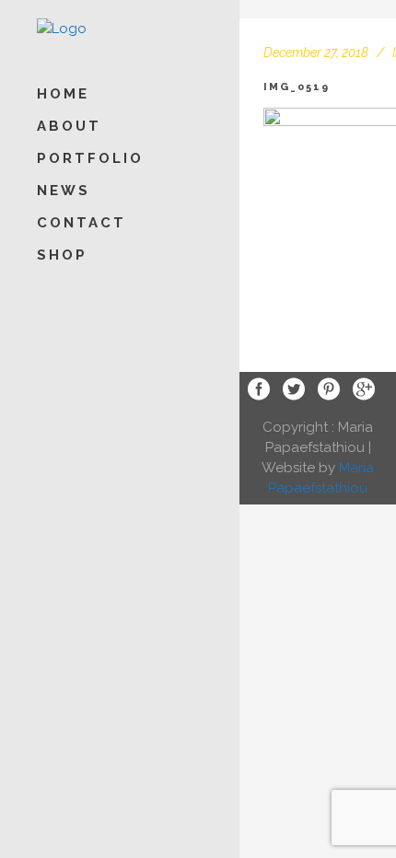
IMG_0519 (296, 87)
